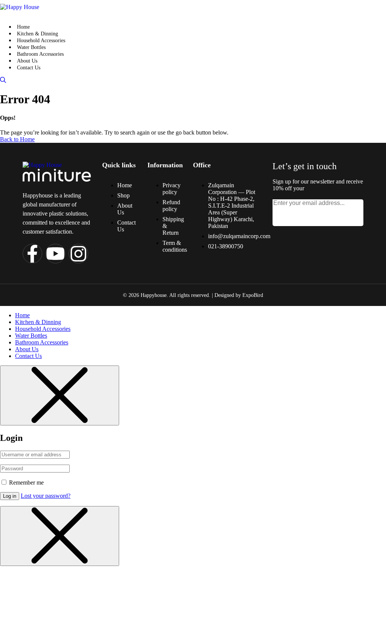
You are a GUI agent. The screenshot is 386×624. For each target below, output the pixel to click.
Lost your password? (45, 495)
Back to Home (17, 139)
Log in (9, 496)
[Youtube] (55, 253)
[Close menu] (59, 395)
